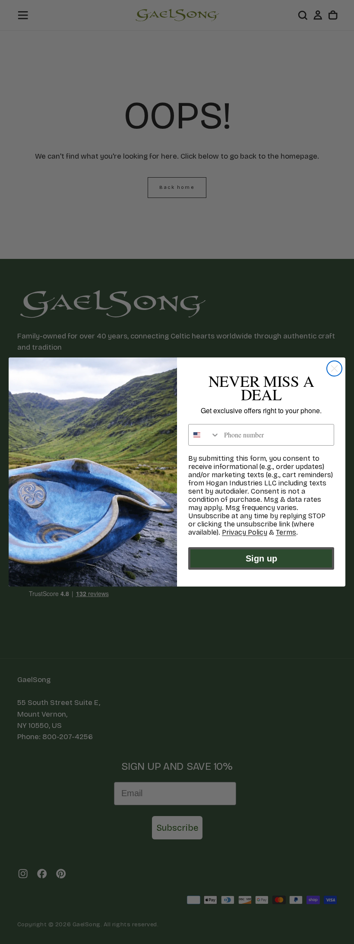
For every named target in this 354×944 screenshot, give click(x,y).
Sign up (261, 558)
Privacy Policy (244, 532)
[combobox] (204, 434)
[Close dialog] (334, 368)
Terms (286, 532)
